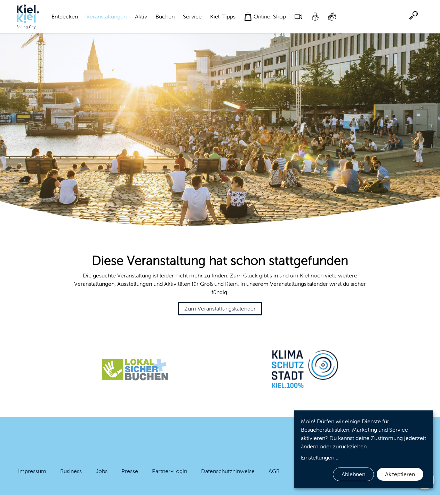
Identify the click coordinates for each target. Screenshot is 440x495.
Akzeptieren (400, 474)
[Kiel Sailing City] (28, 17)
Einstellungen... (319, 458)
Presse (129, 471)
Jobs (101, 471)
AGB (274, 471)
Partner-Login (169, 471)
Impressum (32, 471)
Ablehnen (353, 474)
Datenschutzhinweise (228, 471)
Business (71, 471)
